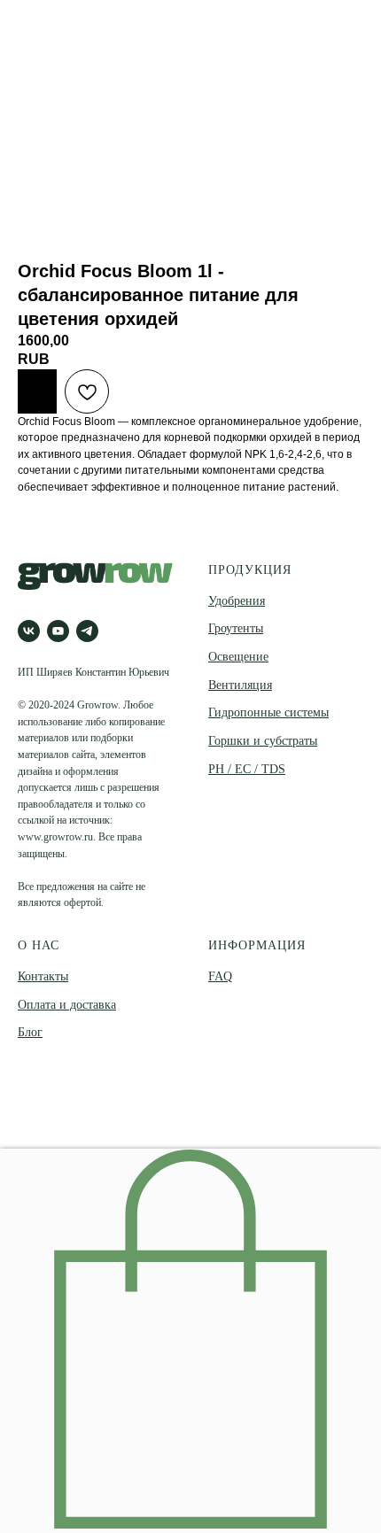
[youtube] (58, 631)
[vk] (29, 631)
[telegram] (87, 631)
